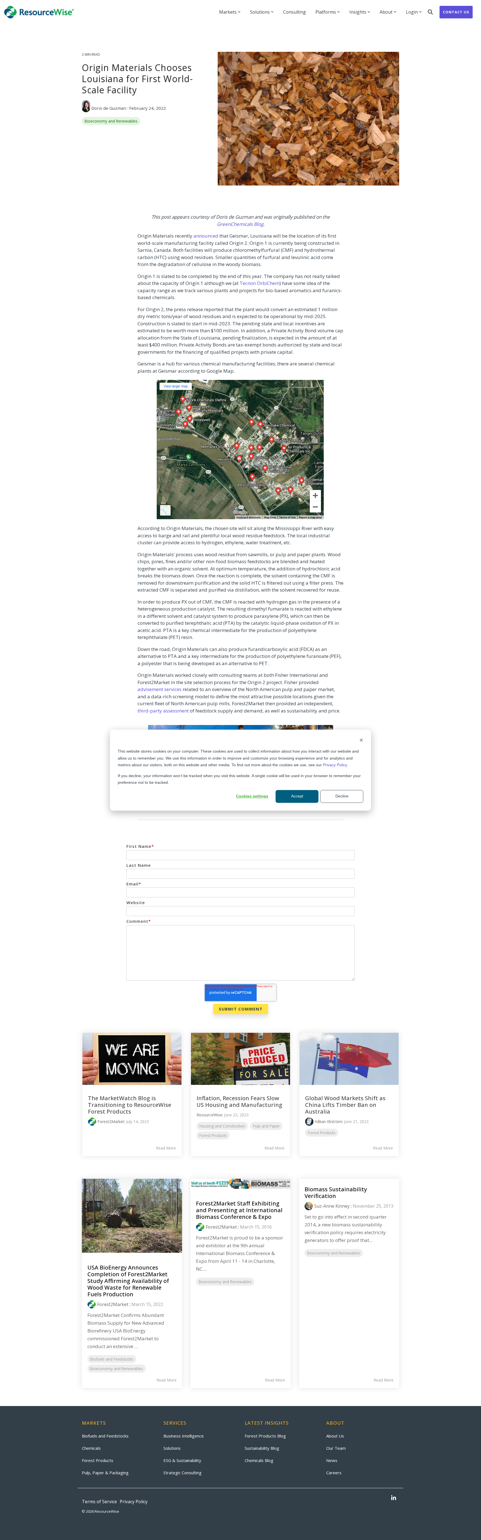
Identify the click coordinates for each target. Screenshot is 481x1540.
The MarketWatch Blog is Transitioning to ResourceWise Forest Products (129, 1104)
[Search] (430, 12)
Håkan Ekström (328, 1121)
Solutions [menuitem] (172, 1448)
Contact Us (456, 11)
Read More (166, 1148)
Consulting (294, 12)
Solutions (260, 12)
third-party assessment (163, 710)
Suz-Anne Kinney (332, 1206)
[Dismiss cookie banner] (361, 740)
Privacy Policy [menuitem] (134, 1501)
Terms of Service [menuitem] (99, 1501)
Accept (297, 796)
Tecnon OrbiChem (259, 283)
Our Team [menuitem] (336, 1448)
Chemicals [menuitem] (91, 1448)
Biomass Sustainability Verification (336, 1192)
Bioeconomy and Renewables (111, 121)
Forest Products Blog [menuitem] (265, 1436)
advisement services (159, 689)
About (386, 12)
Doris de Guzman (108, 108)
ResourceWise (209, 1114)
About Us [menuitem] (335, 1436)
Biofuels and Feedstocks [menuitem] (105, 1436)
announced (205, 236)
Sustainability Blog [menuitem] (262, 1448)
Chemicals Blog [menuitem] (259, 1460)
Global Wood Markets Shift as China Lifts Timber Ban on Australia (345, 1104)
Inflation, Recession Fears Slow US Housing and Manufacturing (239, 1101)
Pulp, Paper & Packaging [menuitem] (105, 1472)
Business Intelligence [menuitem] (183, 1436)
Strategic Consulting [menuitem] (182, 1472)
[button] (393, 1498)
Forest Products (213, 1135)
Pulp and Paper (266, 1126)
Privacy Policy (335, 765)
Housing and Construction (222, 1126)
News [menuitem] (331, 1460)
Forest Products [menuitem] (97, 1460)
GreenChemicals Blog (240, 224)
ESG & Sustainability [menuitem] (182, 1460)
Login (412, 12)
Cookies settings (252, 796)
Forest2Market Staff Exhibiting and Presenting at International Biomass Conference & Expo (239, 1210)
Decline (342, 796)
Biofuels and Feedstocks (111, 1359)
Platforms (325, 12)
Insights (357, 12)
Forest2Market (110, 1121)
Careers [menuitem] (334, 1472)
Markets (228, 12)
